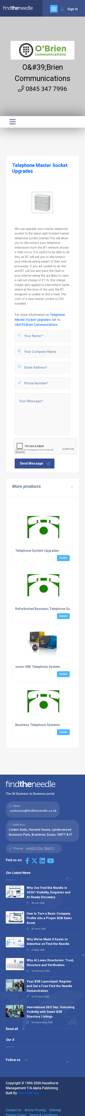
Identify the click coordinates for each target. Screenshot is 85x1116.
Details (63, 558)
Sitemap (55, 1110)
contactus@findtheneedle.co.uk (33, 811)
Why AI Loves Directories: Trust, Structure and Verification (50, 962)
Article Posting (35, 1110)
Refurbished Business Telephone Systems (47, 609)
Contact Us (13, 1110)
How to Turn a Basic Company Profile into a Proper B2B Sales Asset (49, 918)
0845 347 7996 (45, 88)
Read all (12, 1029)
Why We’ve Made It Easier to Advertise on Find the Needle (48, 941)
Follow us (13, 1060)
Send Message (31, 463)
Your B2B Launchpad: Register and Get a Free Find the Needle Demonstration (49, 986)
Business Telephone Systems (37, 725)
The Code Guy (28, 1093)
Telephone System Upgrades (37, 551)
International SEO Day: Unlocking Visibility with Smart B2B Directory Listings (50, 1011)
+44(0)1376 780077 (39, 848)
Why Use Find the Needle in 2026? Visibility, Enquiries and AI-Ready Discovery (48, 892)
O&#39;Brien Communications (36, 325)
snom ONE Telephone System (37, 667)
